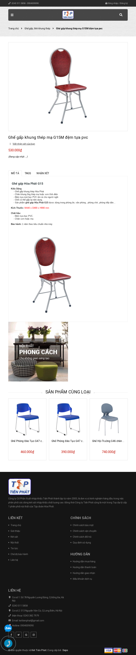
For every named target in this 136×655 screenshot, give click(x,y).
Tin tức (14, 548)
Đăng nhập (113, 3)
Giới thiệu (15, 531)
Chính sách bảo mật (83, 525)
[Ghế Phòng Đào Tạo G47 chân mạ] (27, 419)
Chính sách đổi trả (82, 536)
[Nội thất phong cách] (38, 351)
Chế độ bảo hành (19, 554)
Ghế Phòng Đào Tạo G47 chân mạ (30, 441)
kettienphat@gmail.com (31, 620)
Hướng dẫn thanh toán (84, 567)
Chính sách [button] (80, 518)
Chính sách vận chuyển (85, 531)
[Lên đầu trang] (128, 644)
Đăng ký (124, 3)
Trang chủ (16, 525)
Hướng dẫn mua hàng (84, 561)
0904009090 (33, 3)
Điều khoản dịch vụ (82, 579)
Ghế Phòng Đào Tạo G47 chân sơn (72, 441)
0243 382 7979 (31, 615)
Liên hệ (14, 560)
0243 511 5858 (19, 3)
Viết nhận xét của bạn (24, 144)
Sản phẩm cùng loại (68, 391)
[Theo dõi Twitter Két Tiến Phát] (19, 635)
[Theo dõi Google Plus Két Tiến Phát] (26, 635)
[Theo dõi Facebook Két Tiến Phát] (11, 635)
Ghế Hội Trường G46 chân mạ (109, 441)
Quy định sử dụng (82, 542)
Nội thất (15, 542)
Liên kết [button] (15, 518)
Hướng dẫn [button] (80, 554)
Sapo (65, 650)
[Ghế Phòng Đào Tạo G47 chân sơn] (68, 419)
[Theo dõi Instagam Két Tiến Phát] (33, 635)
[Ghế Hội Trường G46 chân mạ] (108, 419)
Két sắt (14, 536)
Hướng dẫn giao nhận (84, 573)
